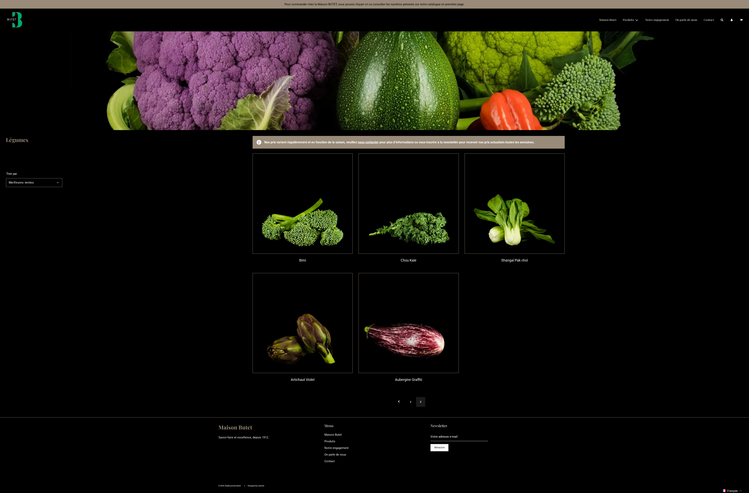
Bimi (302, 260)
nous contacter (368, 142)
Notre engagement (657, 20)
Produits (329, 441)
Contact (709, 20)
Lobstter (261, 486)
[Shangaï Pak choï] (514, 203)
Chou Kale (408, 260)
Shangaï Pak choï (514, 260)
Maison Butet (607, 20)
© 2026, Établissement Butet (229, 486)
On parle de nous (686, 20)
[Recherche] (722, 20)
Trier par (11, 173)
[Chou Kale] (408, 203)
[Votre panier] (741, 20)
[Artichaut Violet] (302, 323)
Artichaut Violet (303, 380)
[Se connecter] (732, 20)
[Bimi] (302, 203)
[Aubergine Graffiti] (408, 323)
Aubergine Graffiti (408, 380)
